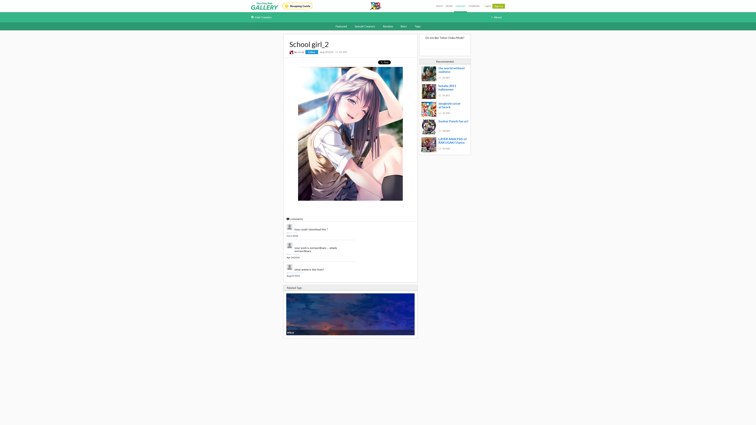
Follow (311, 52)
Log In (488, 6)
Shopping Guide (300, 6)
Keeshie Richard (296, 273)
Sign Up (499, 6)
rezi (299, 52)
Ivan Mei (293, 232)
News (449, 6)
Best (404, 26)
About (498, 17)
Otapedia (474, 6)
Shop (439, 6)
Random (388, 26)
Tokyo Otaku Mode (376, 6)
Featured (341, 26)
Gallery (460, 6)
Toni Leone (293, 254)
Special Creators (365, 26)
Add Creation (263, 17)
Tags (418, 26)
